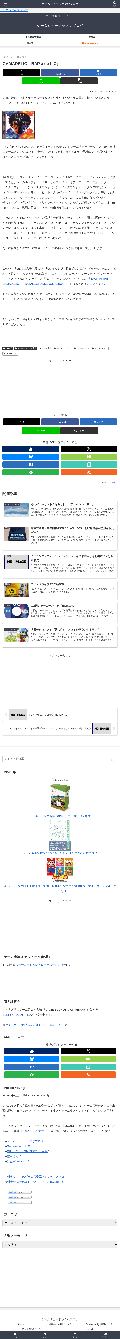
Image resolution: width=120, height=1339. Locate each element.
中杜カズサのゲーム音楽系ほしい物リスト (35, 1176)
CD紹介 (9, 348)
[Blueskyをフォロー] (30, 457)
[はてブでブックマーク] (73, 1010)
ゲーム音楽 (46, 348)
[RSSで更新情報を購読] (89, 472)
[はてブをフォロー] (30, 464)
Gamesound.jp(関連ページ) (99, 1324)
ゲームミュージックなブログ (25, 1141)
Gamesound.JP (17, 1146)
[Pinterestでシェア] (33, 1018)
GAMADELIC (11, 353)
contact (89, 1329)
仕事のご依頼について (36, 1131)
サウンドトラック (63, 348)
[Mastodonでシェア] (47, 1001)
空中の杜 (12, 1156)
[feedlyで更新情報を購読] (30, 472)
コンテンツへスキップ (14, 10)
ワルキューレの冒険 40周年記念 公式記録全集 (59, 816)
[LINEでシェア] (100, 1010)
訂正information (17, 1161)
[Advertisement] (60, 385)
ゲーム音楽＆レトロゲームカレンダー (42, 964)
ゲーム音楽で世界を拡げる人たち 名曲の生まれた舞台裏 (58, 853)
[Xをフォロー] (89, 449)
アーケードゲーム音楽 (27, 348)
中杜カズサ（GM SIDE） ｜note (27, 1151)
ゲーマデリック (101, 348)
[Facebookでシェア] (20, 1010)
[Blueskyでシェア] (73, 1001)
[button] (79, 80)
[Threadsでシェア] (47, 1010)
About (21, 1324)
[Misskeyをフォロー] (89, 457)
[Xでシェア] (20, 1001)
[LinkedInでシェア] (60, 1018)
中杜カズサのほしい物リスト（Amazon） (34, 1181)
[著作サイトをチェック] (30, 449)
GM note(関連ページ (30, 1329)
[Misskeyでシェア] (100, 1001)
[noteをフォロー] (89, 464)
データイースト (83, 348)
